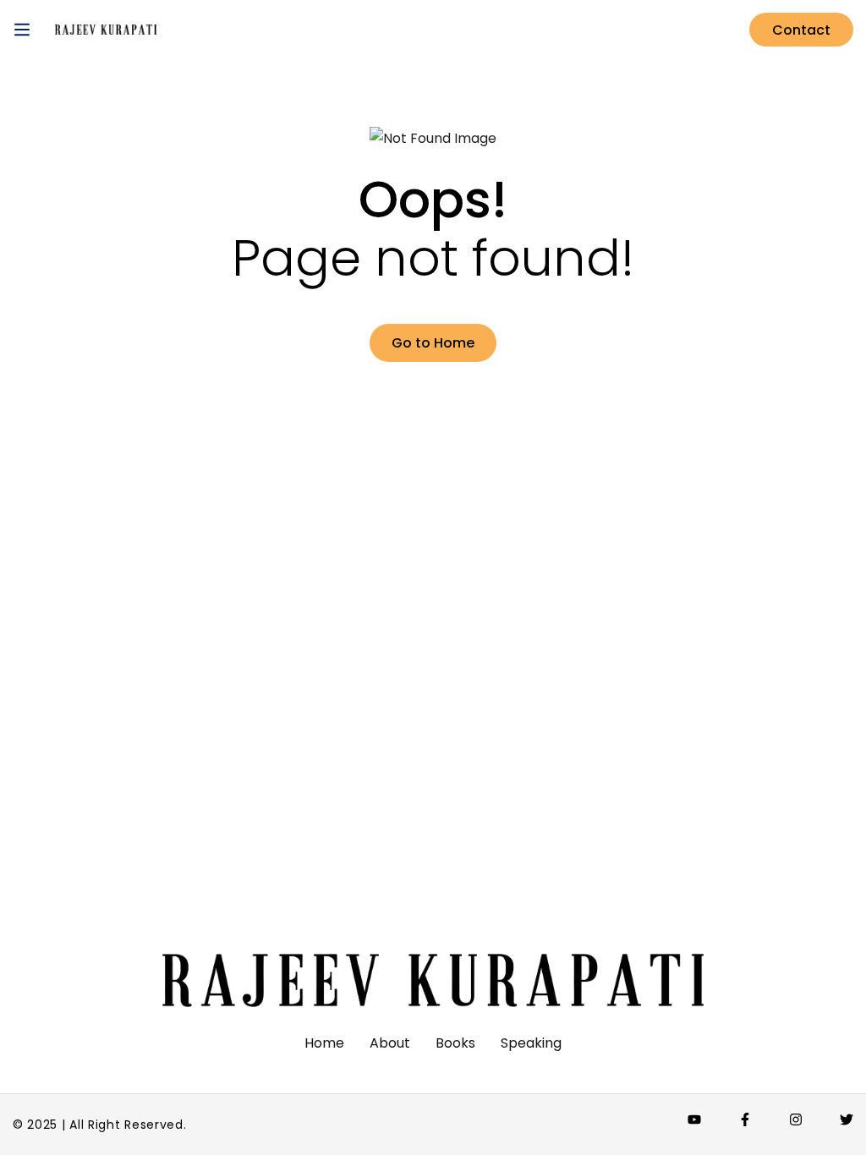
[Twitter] (846, 1119)
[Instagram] (796, 1119)
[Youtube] (694, 1119)
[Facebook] (745, 1119)
